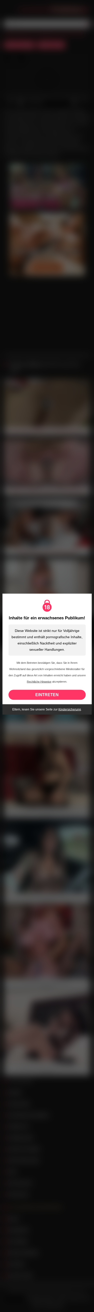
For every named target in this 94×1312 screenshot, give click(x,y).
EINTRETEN (47, 695)
